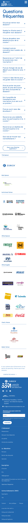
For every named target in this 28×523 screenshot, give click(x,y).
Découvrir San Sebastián (8, 435)
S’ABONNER (7, 422)
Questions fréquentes (7, 484)
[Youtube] (10, 391)
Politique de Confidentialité (8, 512)
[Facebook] (3, 391)
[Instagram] (6, 391)
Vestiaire (4, 459)
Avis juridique (12, 503)
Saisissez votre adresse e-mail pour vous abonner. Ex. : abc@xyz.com (13, 419)
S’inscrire (4, 468)
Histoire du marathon (7, 442)
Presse (21, 503)
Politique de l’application (7, 519)
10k (3, 497)
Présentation (5, 431)
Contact (4, 503)
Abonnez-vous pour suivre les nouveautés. (12, 411)
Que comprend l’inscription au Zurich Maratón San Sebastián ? (14, 480)
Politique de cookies (6, 515)
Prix (3, 472)
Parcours (4, 452)
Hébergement (5, 475)
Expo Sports (5, 494)
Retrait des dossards (7, 455)
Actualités (4, 438)
